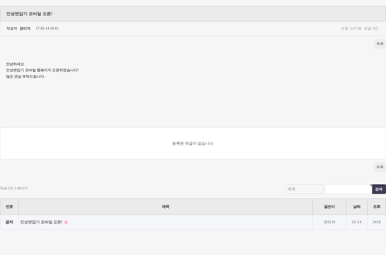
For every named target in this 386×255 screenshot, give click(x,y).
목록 (380, 44)
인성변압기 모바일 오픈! (41, 222)
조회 (376, 206)
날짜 (356, 206)
